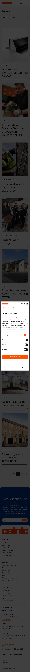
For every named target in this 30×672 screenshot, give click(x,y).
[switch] (26, 340)
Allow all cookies (15, 356)
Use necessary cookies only (15, 367)
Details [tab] (15, 308)
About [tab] (24, 308)
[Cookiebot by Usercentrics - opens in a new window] (21, 304)
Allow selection (15, 362)
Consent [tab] (5, 308)
